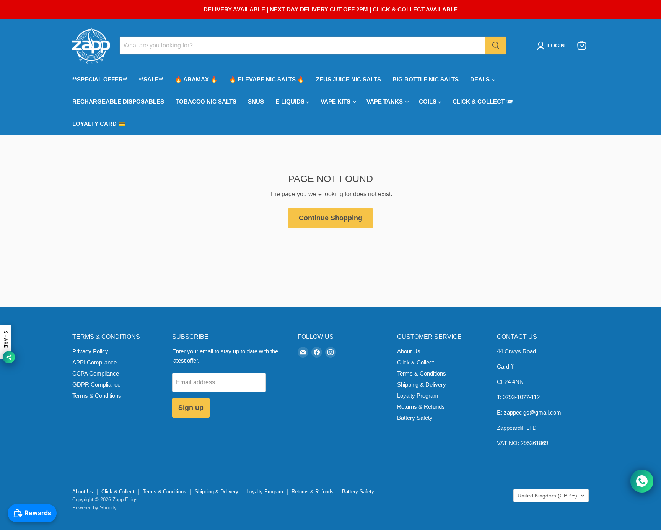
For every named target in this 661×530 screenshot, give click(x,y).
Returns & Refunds (421, 406)
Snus (256, 101)
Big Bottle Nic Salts (425, 79)
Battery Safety (415, 418)
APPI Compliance (94, 362)
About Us (408, 351)
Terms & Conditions (96, 395)
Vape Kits (336, 101)
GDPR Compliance (96, 384)
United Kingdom (547, 496)
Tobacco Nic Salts (206, 101)
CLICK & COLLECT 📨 (483, 101)
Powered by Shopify (94, 507)
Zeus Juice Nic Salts (348, 79)
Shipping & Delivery (421, 384)
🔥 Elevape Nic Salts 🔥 (266, 79)
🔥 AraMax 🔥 (196, 79)
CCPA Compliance (95, 373)
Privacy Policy (90, 351)
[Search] (495, 45)
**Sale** (151, 79)
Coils (428, 101)
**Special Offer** (99, 79)
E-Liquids (290, 101)
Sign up (191, 407)
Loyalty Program (417, 395)
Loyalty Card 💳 (98, 123)
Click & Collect (415, 362)
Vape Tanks (385, 101)
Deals (480, 79)
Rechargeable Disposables (118, 101)
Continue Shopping (330, 218)
